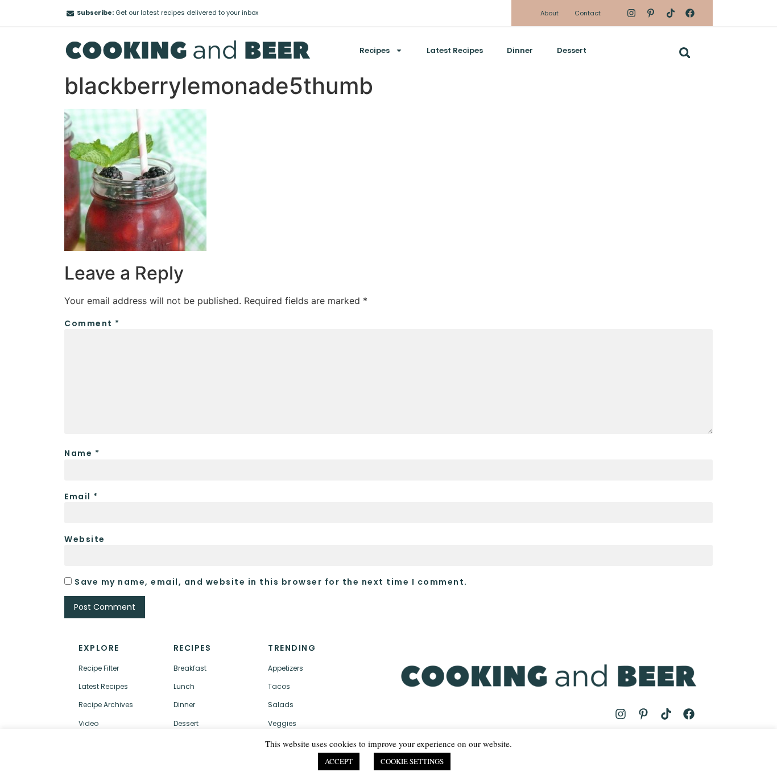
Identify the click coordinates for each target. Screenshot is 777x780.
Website (84, 539)
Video (88, 723)
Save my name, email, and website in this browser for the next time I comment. (271, 582)
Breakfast (189, 668)
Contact (588, 13)
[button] (684, 52)
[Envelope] (70, 13)
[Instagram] (631, 13)
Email (81, 496)
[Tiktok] (670, 13)
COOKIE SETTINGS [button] (412, 761)
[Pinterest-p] (650, 13)
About (549, 13)
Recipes (374, 50)
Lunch (184, 686)
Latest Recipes (455, 50)
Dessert (571, 50)
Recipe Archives (105, 704)
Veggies (282, 723)
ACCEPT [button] (339, 761)
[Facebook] (690, 13)
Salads (281, 704)
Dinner (520, 50)
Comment (92, 323)
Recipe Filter (98, 668)
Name (82, 453)
